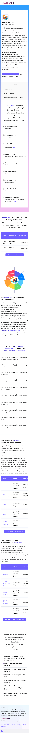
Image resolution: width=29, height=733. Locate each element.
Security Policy (16, 724)
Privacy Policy (5, 724)
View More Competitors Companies (14, 619)
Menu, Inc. (5, 574)
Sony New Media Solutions (5, 601)
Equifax (5, 504)
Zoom (4, 486)
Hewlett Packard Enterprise (5, 522)
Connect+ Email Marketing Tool (10, 331)
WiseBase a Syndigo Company (6, 592)
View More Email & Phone (14, 255)
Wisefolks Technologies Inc (6, 583)
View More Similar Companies (14, 531)
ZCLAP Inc (5, 611)
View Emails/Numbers (10, 74)
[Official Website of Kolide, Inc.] (21, 74)
